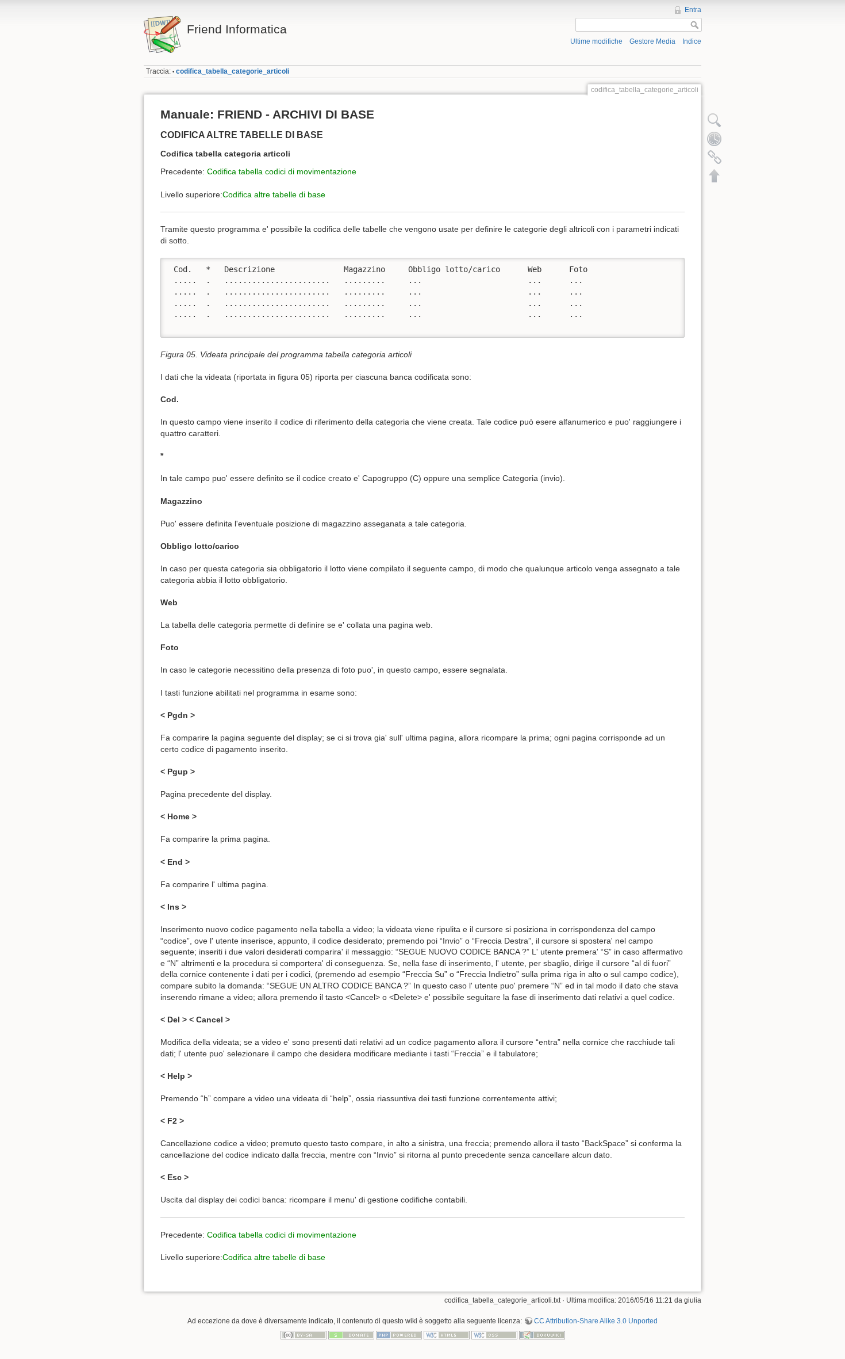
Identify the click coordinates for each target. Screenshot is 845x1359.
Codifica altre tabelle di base (273, 194)
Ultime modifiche (596, 41)
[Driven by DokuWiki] (542, 1335)
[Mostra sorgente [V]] (714, 120)
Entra (693, 10)
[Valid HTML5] (447, 1335)
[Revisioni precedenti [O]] (714, 138)
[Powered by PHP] (399, 1335)
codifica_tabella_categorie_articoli (232, 71)
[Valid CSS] (494, 1335)
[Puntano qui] (714, 157)
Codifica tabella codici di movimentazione (281, 171)
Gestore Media (652, 41)
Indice (691, 41)
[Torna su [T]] (714, 175)
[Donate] (351, 1335)
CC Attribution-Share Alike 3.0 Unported (596, 1321)
